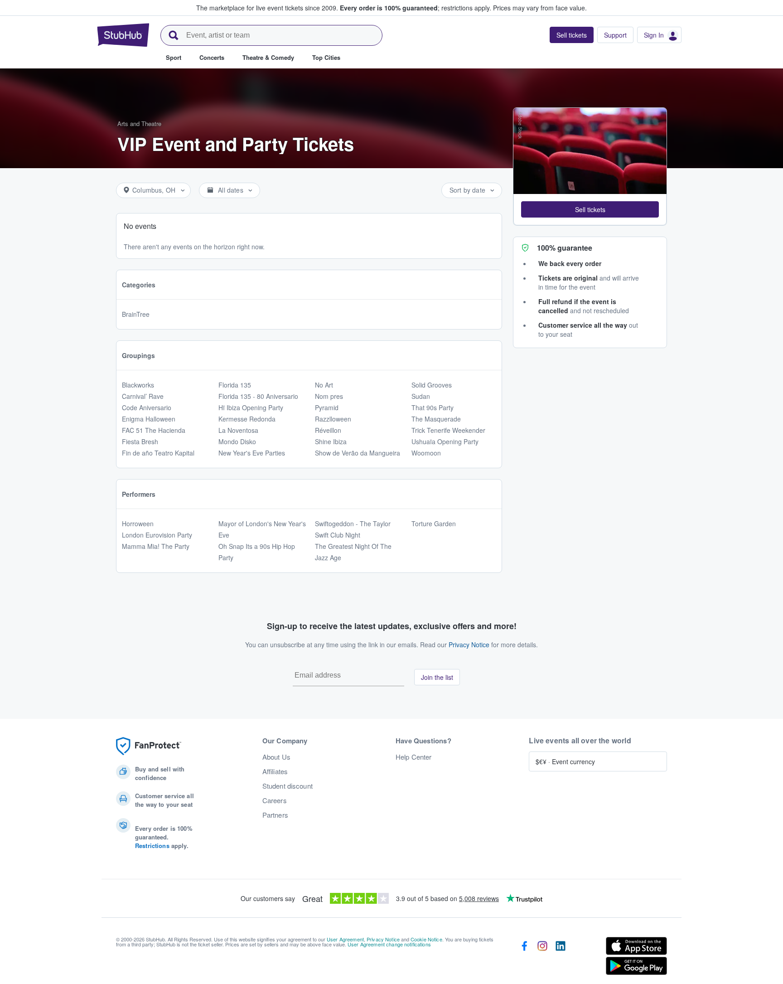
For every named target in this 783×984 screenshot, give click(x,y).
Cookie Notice (426, 939)
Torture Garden (433, 523)
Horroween (138, 523)
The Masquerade (436, 418)
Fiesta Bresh (140, 441)
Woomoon (426, 452)
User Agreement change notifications (389, 944)
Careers (274, 800)
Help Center (414, 757)
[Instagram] (542, 957)
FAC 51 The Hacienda (153, 430)
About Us (276, 757)
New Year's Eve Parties (251, 452)
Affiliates (275, 771)
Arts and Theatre (139, 123)
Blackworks (138, 384)
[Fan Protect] (148, 746)
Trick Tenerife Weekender (448, 430)
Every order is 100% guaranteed (415, 7)
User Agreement (345, 939)
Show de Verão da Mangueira (357, 452)
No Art (324, 384)
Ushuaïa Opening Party (444, 441)
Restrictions (152, 845)
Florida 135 (234, 384)
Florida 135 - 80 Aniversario (258, 396)
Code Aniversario (146, 407)
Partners (275, 815)
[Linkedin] (560, 957)
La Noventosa (238, 430)
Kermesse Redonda (247, 418)
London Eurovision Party (157, 534)
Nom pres (329, 396)
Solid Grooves (431, 384)
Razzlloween (333, 418)
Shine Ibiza (331, 441)
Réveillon (328, 430)
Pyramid (326, 407)
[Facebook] (524, 957)
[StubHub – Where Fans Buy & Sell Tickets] (123, 35)
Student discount (287, 786)
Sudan (420, 396)
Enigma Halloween (148, 418)
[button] (590, 209)
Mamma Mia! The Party (155, 546)
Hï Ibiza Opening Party (250, 407)
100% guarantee (564, 247)
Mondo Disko (237, 441)
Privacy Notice (469, 644)
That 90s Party (432, 407)
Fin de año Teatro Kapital (158, 452)
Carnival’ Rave (143, 396)
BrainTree (136, 314)
